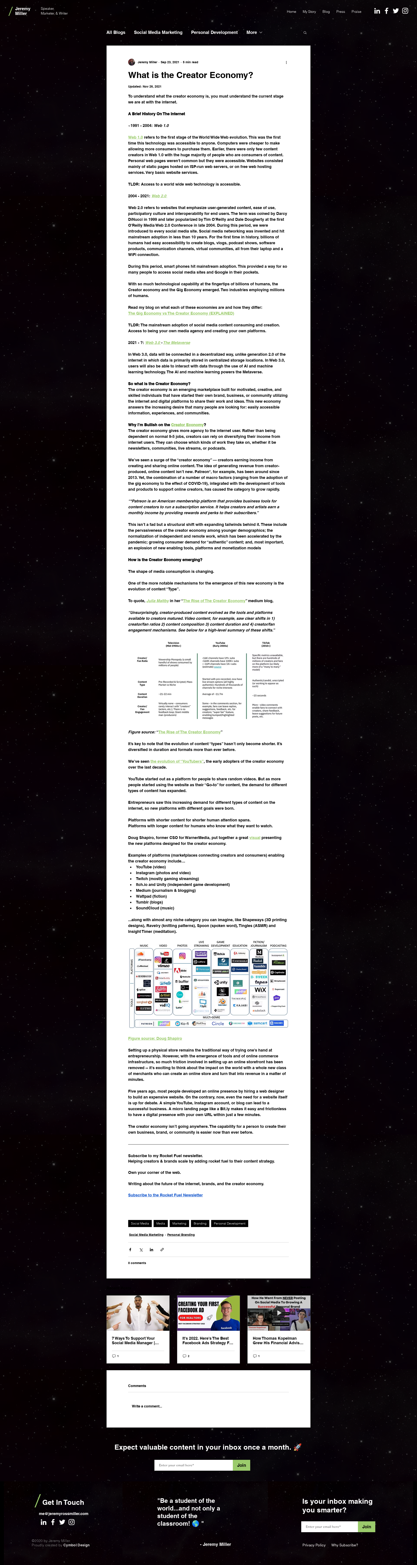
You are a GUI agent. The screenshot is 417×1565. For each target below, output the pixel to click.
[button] (305, 32)
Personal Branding (181, 1234)
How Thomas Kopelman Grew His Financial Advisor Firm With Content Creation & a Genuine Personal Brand (278, 1340)
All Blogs (115, 32)
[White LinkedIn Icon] (377, 11)
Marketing (179, 1223)
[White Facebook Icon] (386, 11)
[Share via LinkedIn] (151, 1250)
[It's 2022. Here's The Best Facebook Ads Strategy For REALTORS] (208, 1313)
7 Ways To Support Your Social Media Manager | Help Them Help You (133, 1340)
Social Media (140, 1223)
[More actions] (286, 62)
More (252, 32)
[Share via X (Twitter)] (141, 1250)
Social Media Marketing (158, 32)
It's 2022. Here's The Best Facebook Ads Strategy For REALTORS (207, 1340)
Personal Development (214, 32)
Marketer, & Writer (55, 13)
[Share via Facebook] (130, 1250)
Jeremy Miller (23, 11)
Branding (200, 1223)
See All (305, 1287)
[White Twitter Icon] (396, 11)
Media (160, 1223)
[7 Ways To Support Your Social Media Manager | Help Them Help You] (138, 1313)
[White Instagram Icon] (405, 11)
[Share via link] (162, 1250)
